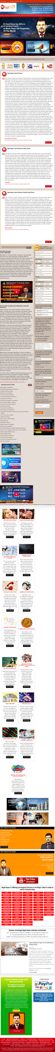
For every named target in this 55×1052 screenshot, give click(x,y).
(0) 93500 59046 (37, 8)
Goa (17, 900)
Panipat (38, 902)
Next (53, 26)
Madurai (27, 907)
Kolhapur (28, 897)
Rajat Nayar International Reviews (27, 15)
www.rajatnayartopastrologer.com (18, 936)
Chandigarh (6, 912)
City (8, 1)
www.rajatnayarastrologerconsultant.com (39, 936)
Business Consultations (7, 393)
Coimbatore (6, 917)
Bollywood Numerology (7, 391)
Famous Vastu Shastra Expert (8, 404)
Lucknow (27, 902)
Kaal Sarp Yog (4, 420)
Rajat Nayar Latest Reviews (5, 15)
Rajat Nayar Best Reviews (16, 15)
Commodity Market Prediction (9, 396)
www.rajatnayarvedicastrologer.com (19, 934)
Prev (2, 26)
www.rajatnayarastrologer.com (38, 934)
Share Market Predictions (7, 435)
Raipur (38, 909)
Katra (27, 895)
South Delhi (48, 892)
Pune (38, 905)
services (44, 15)
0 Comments (39, 948)
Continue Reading (33, 972)
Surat (48, 900)
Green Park (17, 902)
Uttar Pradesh (49, 912)
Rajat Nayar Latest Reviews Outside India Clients (16, 1040)
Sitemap (50, 1044)
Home (3, 1039)
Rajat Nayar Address (33, 1040)
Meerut (28, 914)
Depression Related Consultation (9, 400)
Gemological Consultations (8, 409)
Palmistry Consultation (6, 426)
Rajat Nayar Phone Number (19, 1042)
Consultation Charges (31, 1039)
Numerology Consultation (7, 424)
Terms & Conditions (26, 1044)
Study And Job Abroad (6, 437)
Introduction (3, 1)
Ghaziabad (17, 897)
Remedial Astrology (6, 433)
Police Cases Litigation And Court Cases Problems (13, 430)
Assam (6, 902)
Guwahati (17, 907)
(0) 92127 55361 (37, 10)
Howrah (17, 909)
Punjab (38, 907)
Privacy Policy (35, 1044)
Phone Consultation (15, 1044)
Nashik (28, 922)
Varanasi (48, 914)
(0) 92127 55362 (48, 10)
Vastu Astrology (32, 948)
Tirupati (49, 902)
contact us (48, 15)
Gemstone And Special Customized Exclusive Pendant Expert (15, 412)
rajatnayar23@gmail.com (45, 12)
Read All (29, 247)
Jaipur (17, 917)
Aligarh (6, 897)
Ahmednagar (6, 895)
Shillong (38, 917)
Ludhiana (27, 905)
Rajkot (38, 912)
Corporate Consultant (6, 398)
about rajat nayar (38, 15)
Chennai (6, 914)
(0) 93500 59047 (48, 8)
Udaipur (49, 907)
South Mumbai (49, 895)
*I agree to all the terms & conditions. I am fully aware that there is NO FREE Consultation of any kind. (43, 401)
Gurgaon (17, 905)
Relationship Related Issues (8, 431)
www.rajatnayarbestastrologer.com (17, 932)
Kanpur (28, 892)
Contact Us (22, 1039)
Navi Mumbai (27, 924)
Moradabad (27, 917)
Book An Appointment (45, 1042)
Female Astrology (5, 406)
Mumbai (28, 919)
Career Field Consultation (7, 395)
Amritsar (6, 900)
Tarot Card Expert (5, 441)
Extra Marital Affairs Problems (8, 402)
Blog (21, 1)
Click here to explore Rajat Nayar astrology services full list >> (13, 382)
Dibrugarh (7, 922)
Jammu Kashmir (17, 922)
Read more (6, 48)
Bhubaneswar (6, 909)
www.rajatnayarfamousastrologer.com (39, 932)
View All (30, 385)
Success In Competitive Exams (8, 439)
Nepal (38, 892)
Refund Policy (43, 1044)
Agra (6, 892)
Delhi (6, 919)
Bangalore (6, 907)
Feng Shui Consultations (7, 408)
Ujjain (49, 909)
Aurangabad (6, 905)
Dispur (6, 924)
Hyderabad (17, 912)
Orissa (38, 897)
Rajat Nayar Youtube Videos (32, 1042)
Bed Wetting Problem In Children (9, 389)
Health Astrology (5, 417)
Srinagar (48, 897)
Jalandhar (17, 919)
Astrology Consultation (7, 387)
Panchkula (38, 900)
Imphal (17, 914)
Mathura (27, 912)
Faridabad (17, 892)
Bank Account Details (14, 1)
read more (10, 537)
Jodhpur (17, 924)
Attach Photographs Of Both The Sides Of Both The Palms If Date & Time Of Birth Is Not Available (44, 306)
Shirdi (38, 919)
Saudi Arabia (38, 914)
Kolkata (27, 900)
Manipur (27, 909)
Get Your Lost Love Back (7, 415)
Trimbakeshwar (48, 905)
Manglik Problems (5, 422)
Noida (38, 895)
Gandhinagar (17, 895)
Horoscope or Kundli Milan (8, 418)
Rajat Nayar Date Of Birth (44, 1040)
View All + (48, 142)
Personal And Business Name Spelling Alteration (13, 428)
